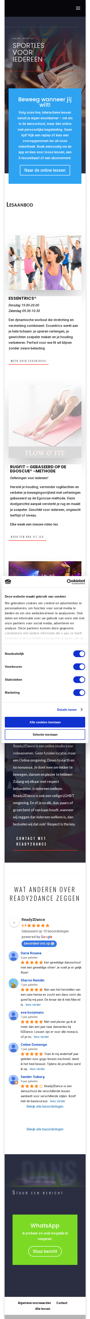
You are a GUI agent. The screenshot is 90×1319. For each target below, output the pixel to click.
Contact (61, 1303)
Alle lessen (42, 1308)
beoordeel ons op (37, 943)
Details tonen (67, 709)
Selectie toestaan (45, 734)
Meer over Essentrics (28, 361)
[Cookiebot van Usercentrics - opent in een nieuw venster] (67, 582)
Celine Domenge (34, 1045)
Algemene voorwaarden (34, 1303)
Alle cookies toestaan (45, 722)
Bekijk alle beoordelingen (45, 1106)
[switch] (79, 666)
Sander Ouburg (33, 1077)
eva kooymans (32, 1012)
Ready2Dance (33, 919)
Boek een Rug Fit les (27, 536)
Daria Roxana (31, 953)
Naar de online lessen (45, 170)
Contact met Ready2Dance (31, 841)
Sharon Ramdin (32, 980)
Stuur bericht (45, 1251)
